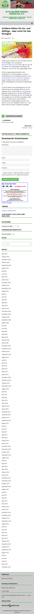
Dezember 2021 (6, 282)
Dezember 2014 (6, 512)
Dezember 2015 (6, 478)
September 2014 (6, 521)
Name (3, 158)
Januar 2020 (5, 343)
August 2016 (5, 458)
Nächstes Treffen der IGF (9, 210)
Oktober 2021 (6, 285)
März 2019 (5, 371)
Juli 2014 (4, 527)
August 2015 (5, 489)
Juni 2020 (4, 328)
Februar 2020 (5, 340)
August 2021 (5, 291)
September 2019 (6, 354)
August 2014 (5, 524)
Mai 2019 (4, 366)
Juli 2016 (4, 460)
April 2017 (4, 435)
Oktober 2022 (6, 262)
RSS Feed (6, 591)
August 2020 (5, 323)
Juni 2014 (4, 529)
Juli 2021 (4, 294)
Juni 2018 (4, 394)
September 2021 (6, 288)
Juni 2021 (4, 297)
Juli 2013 (4, 555)
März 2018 (5, 403)
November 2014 (6, 515)
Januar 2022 (5, 279)
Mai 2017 (4, 432)
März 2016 (5, 469)
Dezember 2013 (6, 544)
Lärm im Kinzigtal (7, 203)
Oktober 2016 (6, 452)
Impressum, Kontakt (7, 578)
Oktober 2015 (6, 483)
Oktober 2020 (6, 317)
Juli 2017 (4, 426)
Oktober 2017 (6, 417)
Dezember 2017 (6, 412)
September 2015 (6, 486)
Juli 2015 (4, 492)
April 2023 (4, 254)
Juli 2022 (4, 271)
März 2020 (5, 337)
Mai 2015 (4, 498)
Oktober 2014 (6, 518)
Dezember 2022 (6, 259)
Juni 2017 (4, 429)
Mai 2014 (4, 532)
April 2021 (4, 302)
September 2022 (6, 265)
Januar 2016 (5, 475)
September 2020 (6, 320)
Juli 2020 (4, 325)
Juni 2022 (4, 274)
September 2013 (6, 550)
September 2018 (6, 386)
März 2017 (5, 437)
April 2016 (4, 466)
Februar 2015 (5, 506)
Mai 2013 (4, 561)
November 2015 (6, 481)
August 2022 (5, 268)
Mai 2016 (4, 463)
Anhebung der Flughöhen (14, 116)
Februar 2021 (5, 308)
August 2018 (5, 389)
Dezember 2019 (6, 346)
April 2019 (4, 369)
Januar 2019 (5, 374)
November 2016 (6, 449)
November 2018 (6, 380)
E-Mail (3, 163)
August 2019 (5, 357)
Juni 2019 (4, 363)
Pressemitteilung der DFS (9, 64)
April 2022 (4, 277)
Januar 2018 (5, 409)
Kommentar (5, 145)
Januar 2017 (5, 443)
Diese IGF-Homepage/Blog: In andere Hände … (14, 595)
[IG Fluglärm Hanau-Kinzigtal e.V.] (17, 7)
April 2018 (4, 400)
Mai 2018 (4, 397)
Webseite (4, 168)
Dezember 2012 (6, 567)
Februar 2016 (5, 472)
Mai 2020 (4, 331)
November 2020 (6, 314)
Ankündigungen (26, 91)
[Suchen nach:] (17, 244)
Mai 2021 (4, 300)
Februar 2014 (5, 541)
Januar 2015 (5, 509)
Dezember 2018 (6, 377)
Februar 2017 (5, 440)
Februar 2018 (5, 406)
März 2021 (5, 305)
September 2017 (6, 420)
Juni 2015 (4, 495)
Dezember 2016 (6, 446)
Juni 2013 (4, 558)
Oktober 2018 (6, 383)
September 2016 (6, 455)
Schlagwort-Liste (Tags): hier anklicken (13, 215)
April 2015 (4, 501)
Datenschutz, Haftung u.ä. (8, 588)
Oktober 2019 (6, 351)
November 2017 (6, 414)
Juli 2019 (4, 360)
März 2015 (5, 504)
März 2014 (5, 538)
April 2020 (4, 334)
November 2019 (6, 348)
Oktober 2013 (6, 547)
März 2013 (5, 564)
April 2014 (4, 535)
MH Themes (17, 612)
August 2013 (5, 552)
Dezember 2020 (6, 311)
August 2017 (5, 423)
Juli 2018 (4, 392)
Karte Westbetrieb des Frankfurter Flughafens (16, 78)
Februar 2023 (5, 257)
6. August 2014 (7, 38)
